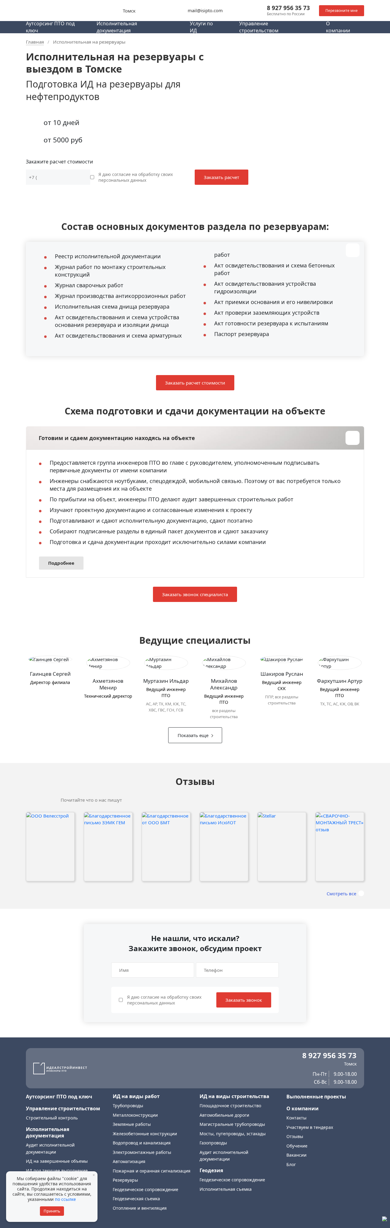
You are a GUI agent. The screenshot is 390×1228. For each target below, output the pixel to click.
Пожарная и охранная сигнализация (151, 1171)
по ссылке (65, 1199)
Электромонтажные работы (142, 1152)
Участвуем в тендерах (309, 1127)
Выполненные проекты (316, 1096)
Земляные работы (132, 1124)
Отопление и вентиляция (140, 1208)
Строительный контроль (52, 1118)
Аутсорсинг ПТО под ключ (59, 1096)
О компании (302, 1108)
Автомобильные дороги (224, 1115)
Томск (129, 11)
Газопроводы (213, 1143)
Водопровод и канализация (142, 1143)
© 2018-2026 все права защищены (57, 1218)
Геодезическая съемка (136, 1198)
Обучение (296, 1146)
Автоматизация (129, 1161)
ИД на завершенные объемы (57, 1161)
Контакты (296, 1118)
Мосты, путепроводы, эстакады (233, 1134)
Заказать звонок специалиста (195, 594)
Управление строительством (63, 1108)
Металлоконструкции (135, 1115)
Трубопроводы (128, 1105)
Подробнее (61, 563)
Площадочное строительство (230, 1105)
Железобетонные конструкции (145, 1134)
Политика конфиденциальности (55, 1213)
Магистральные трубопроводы (232, 1124)
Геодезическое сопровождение (145, 1189)
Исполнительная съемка (226, 1189)
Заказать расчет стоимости (195, 383)
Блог (291, 1164)
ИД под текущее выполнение (57, 1170)
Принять (52, 1211)
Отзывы (294, 1136)
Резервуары (125, 1180)
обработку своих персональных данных (135, 177)
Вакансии (296, 1155)
